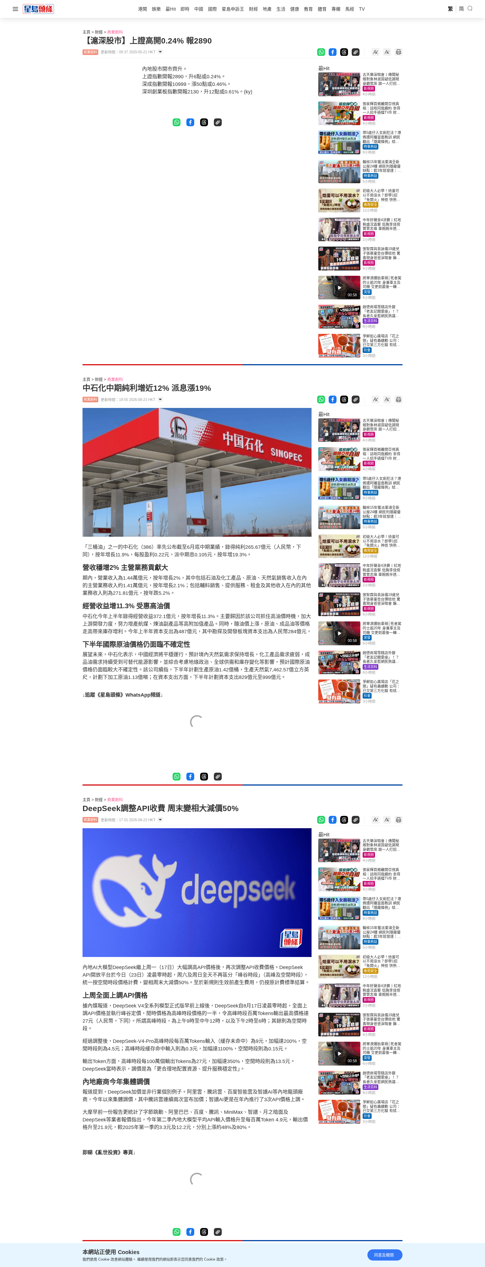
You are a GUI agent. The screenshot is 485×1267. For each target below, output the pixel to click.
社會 (367, 350)
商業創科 (115, 32)
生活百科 (370, 321)
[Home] (38, 9)
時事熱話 (370, 146)
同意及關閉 (384, 1255)
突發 (367, 292)
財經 (99, 32)
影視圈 (369, 88)
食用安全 (370, 204)
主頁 (86, 32)
